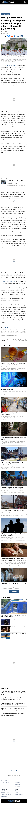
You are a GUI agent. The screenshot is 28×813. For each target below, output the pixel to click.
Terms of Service (5, 782)
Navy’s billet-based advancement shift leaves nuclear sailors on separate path (13, 703)
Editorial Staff (4, 796)
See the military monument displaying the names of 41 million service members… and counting (18, 628)
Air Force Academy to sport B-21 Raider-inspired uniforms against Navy (18, 620)
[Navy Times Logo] (9, 2)
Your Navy (5, 14)
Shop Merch (17, 786)
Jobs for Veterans (19, 794)
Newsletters (17, 782)
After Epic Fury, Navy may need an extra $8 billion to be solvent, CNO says (12, 709)
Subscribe (17, 780)
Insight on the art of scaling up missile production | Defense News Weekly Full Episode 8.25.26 (18, 635)
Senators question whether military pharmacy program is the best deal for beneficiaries (13, 364)
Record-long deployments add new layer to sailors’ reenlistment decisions (12, 714)
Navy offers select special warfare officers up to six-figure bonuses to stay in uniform (14, 698)
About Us (17, 791)
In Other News (5, 345)
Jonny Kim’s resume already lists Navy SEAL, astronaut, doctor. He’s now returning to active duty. (13, 692)
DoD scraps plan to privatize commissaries (12, 510)
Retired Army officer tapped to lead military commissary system (12, 413)
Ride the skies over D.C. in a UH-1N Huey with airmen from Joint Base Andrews (13, 615)
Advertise (3, 791)
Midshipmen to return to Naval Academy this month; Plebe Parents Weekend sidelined (16, 182)
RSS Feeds (17, 784)
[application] (14, 606)
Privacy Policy (4, 780)
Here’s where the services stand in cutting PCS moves (13, 438)
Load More (14, 591)
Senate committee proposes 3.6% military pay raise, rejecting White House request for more (13, 559)
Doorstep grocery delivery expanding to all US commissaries (13, 584)
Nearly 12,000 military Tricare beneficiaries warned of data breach (12, 388)
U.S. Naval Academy (12, 65)
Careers (16, 792)
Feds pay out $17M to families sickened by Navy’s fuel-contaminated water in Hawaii (12, 488)
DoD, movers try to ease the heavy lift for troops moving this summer (12, 463)
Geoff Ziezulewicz (7, 31)
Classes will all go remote (8, 281)
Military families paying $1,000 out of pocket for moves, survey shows (14, 534)
